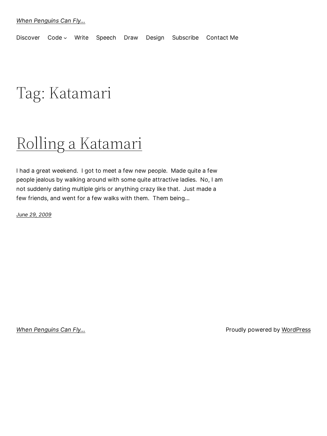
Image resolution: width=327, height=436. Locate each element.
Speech (106, 37)
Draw (131, 37)
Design (155, 37)
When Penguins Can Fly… (50, 20)
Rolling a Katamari (79, 143)
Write (81, 37)
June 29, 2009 (33, 214)
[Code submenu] (65, 38)
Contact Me (222, 37)
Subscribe (185, 37)
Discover (28, 37)
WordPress (296, 329)
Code (55, 37)
